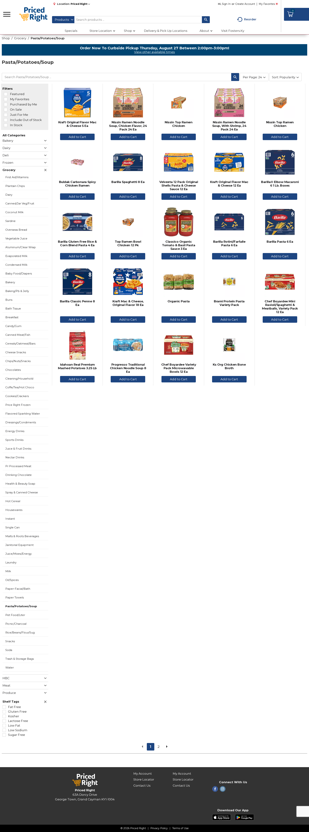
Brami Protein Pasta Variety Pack (229, 303)
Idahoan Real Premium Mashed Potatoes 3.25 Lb (77, 366)
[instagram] (222, 790)
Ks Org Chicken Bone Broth (229, 366)
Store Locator (143, 779)
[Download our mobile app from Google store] (244, 817)
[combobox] (63, 19)
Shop (6, 38)
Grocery (20, 38)
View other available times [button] (154, 52)
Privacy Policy (159, 828)
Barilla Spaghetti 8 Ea (127, 182)
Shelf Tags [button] (11, 701)
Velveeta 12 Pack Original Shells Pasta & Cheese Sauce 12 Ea (178, 185)
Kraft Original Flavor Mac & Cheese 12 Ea (229, 183)
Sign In (226, 4)
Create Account (245, 4)
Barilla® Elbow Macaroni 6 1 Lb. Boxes (280, 183)
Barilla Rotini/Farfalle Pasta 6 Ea (229, 243)
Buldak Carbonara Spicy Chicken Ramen (77, 183)
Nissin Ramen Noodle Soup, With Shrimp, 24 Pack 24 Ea (229, 125)
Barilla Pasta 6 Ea (280, 241)
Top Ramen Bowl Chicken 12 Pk (128, 243)
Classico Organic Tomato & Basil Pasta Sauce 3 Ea (178, 245)
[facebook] (215, 790)
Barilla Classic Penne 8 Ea (77, 303)
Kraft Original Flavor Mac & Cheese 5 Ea (77, 124)
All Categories (14, 135)
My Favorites (267, 4)
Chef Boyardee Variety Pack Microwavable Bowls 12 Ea (178, 368)
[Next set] (166, 747)
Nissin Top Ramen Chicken (178, 124)
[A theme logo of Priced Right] (33, 14)
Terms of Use (180, 828)
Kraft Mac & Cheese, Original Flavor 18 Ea (128, 303)
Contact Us (142, 785)
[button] (80, 4)
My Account (142, 773)
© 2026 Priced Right (133, 828)
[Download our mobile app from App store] (221, 817)
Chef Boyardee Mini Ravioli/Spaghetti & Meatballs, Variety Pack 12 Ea (280, 306)
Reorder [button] (250, 19)
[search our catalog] (206, 19)
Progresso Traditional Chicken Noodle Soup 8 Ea (128, 368)
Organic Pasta (179, 301)
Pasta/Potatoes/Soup (48, 38)
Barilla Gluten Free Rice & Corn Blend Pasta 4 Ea (77, 243)
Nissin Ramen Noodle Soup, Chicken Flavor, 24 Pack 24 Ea (128, 125)
